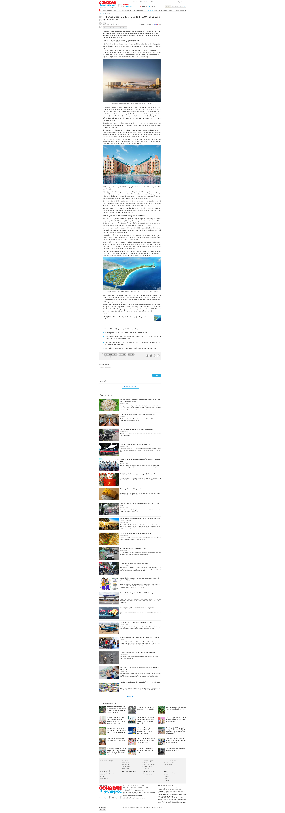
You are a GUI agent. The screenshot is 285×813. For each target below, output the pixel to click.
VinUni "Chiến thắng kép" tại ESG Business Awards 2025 (124, 329)
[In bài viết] (100, 27)
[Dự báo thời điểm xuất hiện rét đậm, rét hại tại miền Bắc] (109, 657)
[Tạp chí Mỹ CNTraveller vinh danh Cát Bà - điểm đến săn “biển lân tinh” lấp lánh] (109, 524)
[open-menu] (185, 10)
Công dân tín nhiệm (147, 773)
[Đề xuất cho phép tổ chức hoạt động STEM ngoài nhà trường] (132, 751)
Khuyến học (116, 10)
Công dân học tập (126, 10)
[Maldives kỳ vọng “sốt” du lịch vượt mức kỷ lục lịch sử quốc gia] (109, 643)
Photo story (167, 780)
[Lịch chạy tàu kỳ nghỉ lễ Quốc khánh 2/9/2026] (109, 449)
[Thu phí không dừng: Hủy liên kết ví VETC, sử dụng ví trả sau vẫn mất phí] (109, 598)
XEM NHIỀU (154, 6)
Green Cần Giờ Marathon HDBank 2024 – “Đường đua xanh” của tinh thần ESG (131, 348)
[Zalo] (100, 20)
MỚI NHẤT (145, 6)
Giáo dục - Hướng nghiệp (148, 764)
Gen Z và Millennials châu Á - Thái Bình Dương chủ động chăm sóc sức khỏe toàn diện (140, 579)
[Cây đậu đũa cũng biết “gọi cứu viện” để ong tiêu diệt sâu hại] (161, 710)
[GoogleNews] (120, 798)
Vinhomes (131, 354)
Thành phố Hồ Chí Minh (111, 354)
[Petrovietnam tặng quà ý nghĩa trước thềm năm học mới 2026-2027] (109, 464)
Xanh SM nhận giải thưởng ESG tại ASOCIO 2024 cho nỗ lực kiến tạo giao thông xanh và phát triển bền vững (132, 343)
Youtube (148, 2)
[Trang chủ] (100, 10)
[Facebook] (100, 17)
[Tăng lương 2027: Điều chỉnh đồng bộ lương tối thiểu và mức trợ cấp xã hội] (109, 672)
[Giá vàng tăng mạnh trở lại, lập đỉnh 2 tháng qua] (109, 538)
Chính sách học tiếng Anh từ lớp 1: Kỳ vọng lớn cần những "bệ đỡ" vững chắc (146, 740)
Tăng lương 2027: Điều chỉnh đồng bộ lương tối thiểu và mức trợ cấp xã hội (140, 668)
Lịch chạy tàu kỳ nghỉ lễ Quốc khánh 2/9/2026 (135, 444)
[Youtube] (113, 798)
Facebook (136, 2)
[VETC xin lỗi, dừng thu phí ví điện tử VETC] (109, 553)
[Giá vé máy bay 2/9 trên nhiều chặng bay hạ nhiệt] (109, 628)
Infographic (167, 778)
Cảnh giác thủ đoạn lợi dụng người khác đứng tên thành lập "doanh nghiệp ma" (175, 740)
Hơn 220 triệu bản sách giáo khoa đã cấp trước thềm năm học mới (140, 683)
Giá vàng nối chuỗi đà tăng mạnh (130, 489)
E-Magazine (166, 776)
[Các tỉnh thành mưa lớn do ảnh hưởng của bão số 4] (109, 434)
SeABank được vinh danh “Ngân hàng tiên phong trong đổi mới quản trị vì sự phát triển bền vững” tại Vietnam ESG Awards (132, 337)
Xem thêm (130, 696)
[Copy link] (100, 23)
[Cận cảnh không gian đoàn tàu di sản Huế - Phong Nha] (109, 420)
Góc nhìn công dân (173, 10)
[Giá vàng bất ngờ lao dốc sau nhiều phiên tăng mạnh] (109, 613)
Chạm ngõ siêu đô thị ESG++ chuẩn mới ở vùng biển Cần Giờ (125, 333)
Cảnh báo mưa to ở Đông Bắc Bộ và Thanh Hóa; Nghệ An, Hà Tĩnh (139, 504)
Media (182, 10)
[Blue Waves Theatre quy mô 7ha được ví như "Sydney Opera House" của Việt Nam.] (132, 80)
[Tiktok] (116, 798)
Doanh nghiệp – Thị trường (107, 773)
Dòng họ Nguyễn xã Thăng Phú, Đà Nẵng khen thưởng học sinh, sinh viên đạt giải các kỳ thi (145, 720)
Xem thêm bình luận (130, 386)
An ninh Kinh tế (104, 778)
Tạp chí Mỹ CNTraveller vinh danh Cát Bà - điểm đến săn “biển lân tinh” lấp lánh (140, 519)
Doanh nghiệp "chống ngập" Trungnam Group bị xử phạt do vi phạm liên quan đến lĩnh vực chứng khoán (175, 730)
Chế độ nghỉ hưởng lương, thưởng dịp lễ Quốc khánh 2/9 (138, 474)
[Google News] (157, 24)
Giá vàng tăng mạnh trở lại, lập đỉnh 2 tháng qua (135, 533)
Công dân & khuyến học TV (170, 773)
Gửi (157, 375)
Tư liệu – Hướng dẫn (126, 768)
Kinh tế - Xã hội (149, 10)
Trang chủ (101, 13)
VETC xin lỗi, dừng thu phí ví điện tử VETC (133, 548)
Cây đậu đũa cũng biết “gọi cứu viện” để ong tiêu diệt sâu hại (176, 708)
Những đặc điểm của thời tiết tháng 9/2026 (134, 563)
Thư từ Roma (145, 768)
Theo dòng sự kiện (107, 10)
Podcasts (166, 774)
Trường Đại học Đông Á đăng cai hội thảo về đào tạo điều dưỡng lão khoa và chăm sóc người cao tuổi (116, 751)
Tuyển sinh (145, 762)
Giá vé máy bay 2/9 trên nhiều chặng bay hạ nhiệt (136, 622)
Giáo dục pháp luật (138, 10)
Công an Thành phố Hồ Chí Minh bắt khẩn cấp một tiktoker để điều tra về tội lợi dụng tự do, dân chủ (116, 720)
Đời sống (102, 774)
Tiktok (153, 2)
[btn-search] (185, 6)
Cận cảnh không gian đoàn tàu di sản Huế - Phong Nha (137, 414)
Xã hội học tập (125, 764)
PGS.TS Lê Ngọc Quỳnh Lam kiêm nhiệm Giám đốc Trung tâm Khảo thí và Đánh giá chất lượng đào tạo (146, 730)
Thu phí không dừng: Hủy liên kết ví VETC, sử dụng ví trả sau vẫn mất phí (139, 594)
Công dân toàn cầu (147, 766)
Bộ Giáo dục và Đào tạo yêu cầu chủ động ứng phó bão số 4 (145, 709)
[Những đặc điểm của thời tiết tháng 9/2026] (109, 568)
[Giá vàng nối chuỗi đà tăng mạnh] (109, 494)
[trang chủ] (115, 4)
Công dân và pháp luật (169, 764)
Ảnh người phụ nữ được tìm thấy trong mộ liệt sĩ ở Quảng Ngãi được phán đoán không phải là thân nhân (116, 709)
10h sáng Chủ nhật (147, 774)
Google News (161, 2)
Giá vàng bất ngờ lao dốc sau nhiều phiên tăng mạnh (137, 608)
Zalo (142, 2)
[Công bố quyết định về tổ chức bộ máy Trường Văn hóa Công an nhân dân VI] (161, 720)
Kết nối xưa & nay (125, 766)
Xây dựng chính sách (169, 762)
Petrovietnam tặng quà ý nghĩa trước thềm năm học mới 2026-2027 (140, 460)
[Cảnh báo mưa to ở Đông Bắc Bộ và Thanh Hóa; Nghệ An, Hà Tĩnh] (109, 509)
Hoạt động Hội (125, 762)
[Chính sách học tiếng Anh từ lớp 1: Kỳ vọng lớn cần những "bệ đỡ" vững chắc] (132, 741)
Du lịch (102, 776)
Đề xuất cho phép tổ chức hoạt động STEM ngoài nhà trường (145, 750)
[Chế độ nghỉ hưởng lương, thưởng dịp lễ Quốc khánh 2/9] (109, 479)
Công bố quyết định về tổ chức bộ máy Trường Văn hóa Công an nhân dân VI (176, 719)
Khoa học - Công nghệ (160, 10)
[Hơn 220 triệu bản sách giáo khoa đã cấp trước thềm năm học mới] (109, 687)
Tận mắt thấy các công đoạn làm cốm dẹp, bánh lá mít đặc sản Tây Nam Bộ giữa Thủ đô (140, 400)
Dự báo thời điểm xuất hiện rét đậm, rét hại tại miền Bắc (138, 652)
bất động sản (123, 354)
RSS (100, 797)
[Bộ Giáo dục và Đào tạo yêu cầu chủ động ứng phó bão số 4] (132, 710)
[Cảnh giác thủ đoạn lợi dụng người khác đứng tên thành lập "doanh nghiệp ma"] (161, 741)
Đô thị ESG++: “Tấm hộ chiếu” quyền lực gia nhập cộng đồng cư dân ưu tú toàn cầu (127, 318)
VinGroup (107, 357)
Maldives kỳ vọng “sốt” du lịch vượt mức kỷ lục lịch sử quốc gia (140, 637)
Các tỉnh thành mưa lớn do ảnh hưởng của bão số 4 (136, 429)
